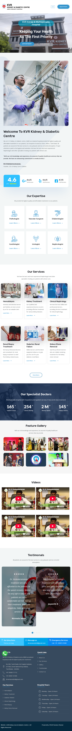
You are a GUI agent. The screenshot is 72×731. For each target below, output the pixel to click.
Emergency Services (60, 640)
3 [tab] (36, 632)
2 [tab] (34, 632)
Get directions (9, 640)
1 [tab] (32, 633)
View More (36, 375)
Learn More (13, 223)
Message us (32, 640)
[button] (63, 7)
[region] (36, 33)
